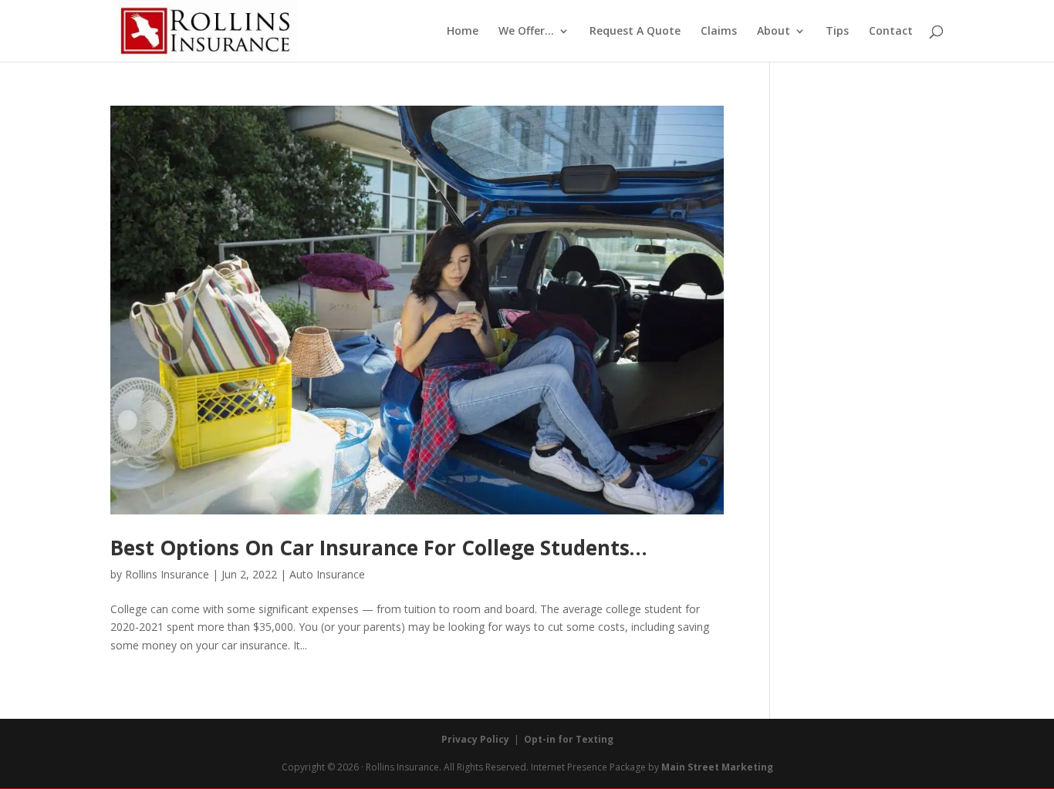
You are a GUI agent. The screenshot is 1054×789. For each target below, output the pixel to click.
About (773, 31)
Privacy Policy (475, 739)
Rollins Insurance (167, 574)
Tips (837, 31)
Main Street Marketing (717, 767)
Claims (719, 31)
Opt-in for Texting (568, 739)
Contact (891, 31)
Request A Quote (635, 31)
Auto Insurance (327, 574)
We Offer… (526, 31)
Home (462, 31)
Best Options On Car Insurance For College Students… (378, 547)
